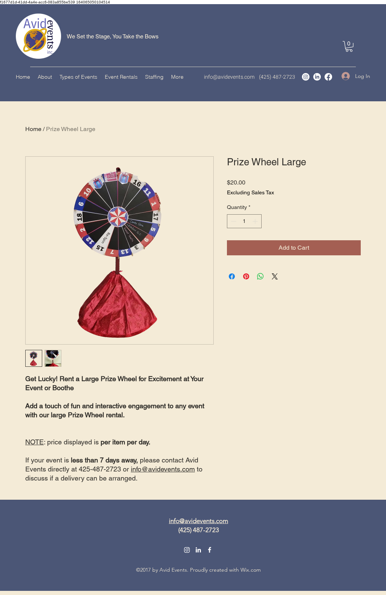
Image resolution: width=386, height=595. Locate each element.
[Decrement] (232, 221)
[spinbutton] (244, 221)
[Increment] (255, 221)
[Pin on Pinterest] (246, 276)
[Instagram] (305, 77)
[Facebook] (328, 77)
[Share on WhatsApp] (260, 276)
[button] (349, 46)
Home (33, 129)
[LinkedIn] (317, 77)
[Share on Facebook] (231, 276)
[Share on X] (274, 276)
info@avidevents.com (229, 77)
